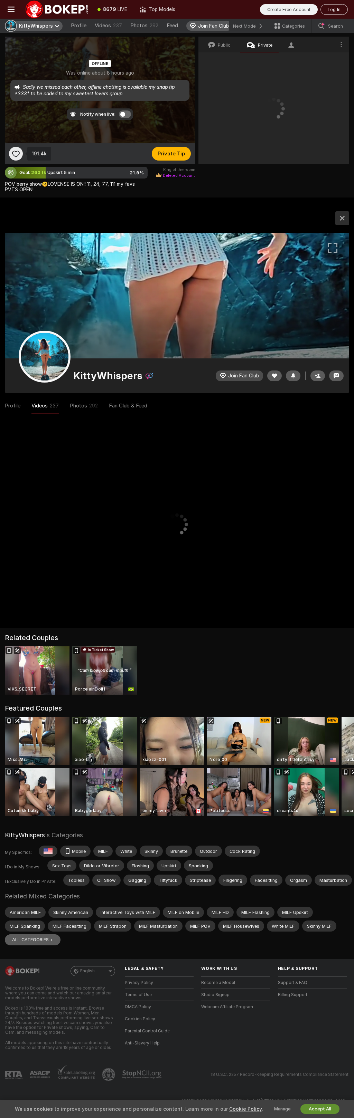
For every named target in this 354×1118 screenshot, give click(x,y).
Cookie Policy (245, 1109)
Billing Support (292, 994)
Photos (144, 25)
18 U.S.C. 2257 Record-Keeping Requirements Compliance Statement (279, 1074)
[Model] (342, 218)
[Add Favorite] (16, 154)
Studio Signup (215, 994)
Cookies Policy (140, 1018)
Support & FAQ (292, 982)
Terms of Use (138, 994)
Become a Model (218, 982)
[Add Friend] (317, 375)
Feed (172, 25)
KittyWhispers (25, 835)
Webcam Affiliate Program (227, 1006)
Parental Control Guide (147, 1031)
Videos (108, 25)
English (87, 970)
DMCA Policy (138, 1006)
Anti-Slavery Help (142, 1043)
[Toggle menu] (11, 9)
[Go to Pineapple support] (109, 1074)
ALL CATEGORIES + (32, 939)
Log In (334, 9)
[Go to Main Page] (56, 9)
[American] (48, 851)
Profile (78, 25)
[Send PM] (336, 375)
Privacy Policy (139, 982)
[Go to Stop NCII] (142, 1074)
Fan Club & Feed (128, 406)
